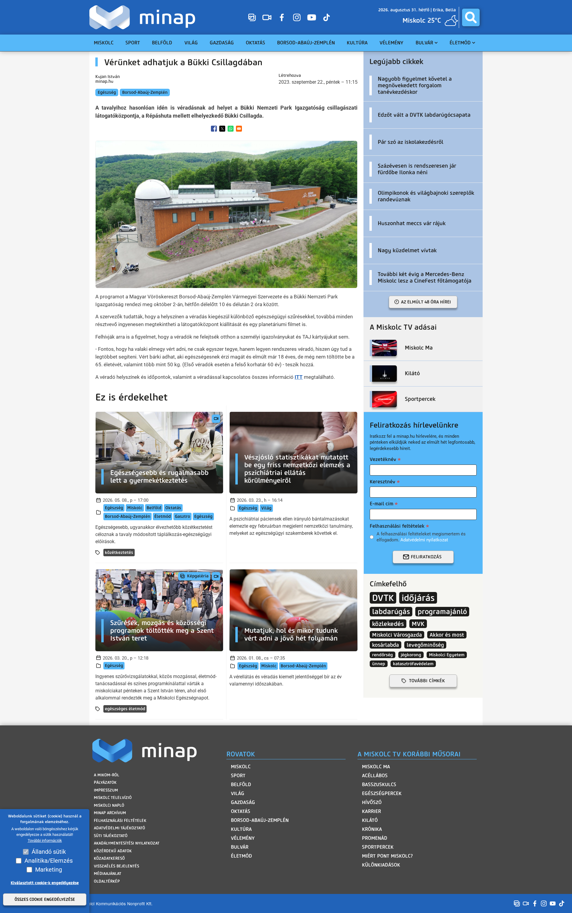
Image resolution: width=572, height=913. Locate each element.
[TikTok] (326, 17)
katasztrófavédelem (413, 663)
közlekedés (388, 623)
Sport (238, 775)
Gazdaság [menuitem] (222, 43)
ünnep (378, 663)
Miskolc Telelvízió (113, 797)
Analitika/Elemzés (48, 860)
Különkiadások (381, 865)
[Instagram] (296, 17)
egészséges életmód (125, 708)
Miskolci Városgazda (397, 635)
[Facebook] (281, 17)
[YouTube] (311, 17)
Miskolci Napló (109, 805)
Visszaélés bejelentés (116, 866)
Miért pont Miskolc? (387, 856)
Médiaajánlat (107, 873)
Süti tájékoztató (111, 835)
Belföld (154, 507)
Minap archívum (110, 813)
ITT (299, 377)
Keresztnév (382, 481)
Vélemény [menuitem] (391, 43)
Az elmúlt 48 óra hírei (426, 302)
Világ (266, 508)
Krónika (372, 829)
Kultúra (241, 829)
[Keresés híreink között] (471, 17)
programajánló (442, 611)
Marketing (48, 869)
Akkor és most (447, 635)
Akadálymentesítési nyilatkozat (126, 843)
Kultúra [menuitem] (357, 43)
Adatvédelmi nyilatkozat (424, 540)
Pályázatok (105, 782)
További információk (45, 840)
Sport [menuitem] (132, 43)
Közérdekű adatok (113, 851)
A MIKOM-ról (106, 775)
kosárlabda (385, 645)
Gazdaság (243, 802)
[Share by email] (239, 129)
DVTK (383, 598)
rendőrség (382, 655)
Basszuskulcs (379, 784)
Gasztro (182, 516)
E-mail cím (381, 504)
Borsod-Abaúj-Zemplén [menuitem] (306, 43)
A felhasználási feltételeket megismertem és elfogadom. (421, 537)
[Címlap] (143, 17)
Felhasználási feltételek (397, 526)
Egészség (107, 92)
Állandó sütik (49, 851)
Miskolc (134, 507)
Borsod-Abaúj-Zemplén (144, 92)
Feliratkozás (426, 557)
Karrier (371, 811)
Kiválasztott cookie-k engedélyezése (45, 883)
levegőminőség (425, 645)
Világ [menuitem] (191, 43)
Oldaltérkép (107, 881)
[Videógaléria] (266, 17)
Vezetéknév (383, 459)
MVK (418, 623)
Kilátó (370, 820)
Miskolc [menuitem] (104, 43)
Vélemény (243, 838)
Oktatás (173, 507)
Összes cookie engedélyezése (45, 899)
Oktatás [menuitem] (255, 43)
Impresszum (106, 790)
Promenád (374, 838)
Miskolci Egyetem (446, 655)
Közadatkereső (109, 858)
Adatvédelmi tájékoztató (119, 828)
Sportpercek (378, 847)
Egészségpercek (382, 793)
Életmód (162, 516)
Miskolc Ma (376, 766)
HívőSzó (372, 802)
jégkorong (411, 655)
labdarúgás (391, 611)
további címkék (427, 680)
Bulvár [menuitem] (424, 43)
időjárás (418, 598)
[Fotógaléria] (252, 17)
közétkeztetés (119, 552)
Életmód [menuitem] (460, 43)
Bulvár (239, 847)
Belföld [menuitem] (162, 43)
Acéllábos (375, 775)
